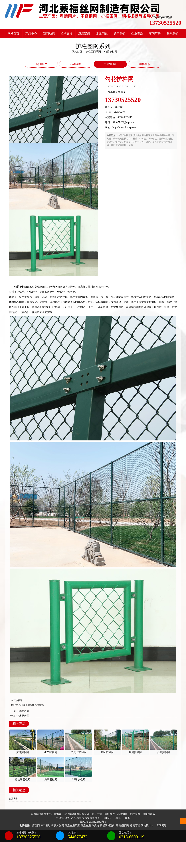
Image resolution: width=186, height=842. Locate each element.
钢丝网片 (124, 825)
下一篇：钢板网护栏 (19, 715)
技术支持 (66, 33)
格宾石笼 (135, 825)
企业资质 (137, 33)
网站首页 (13, 33)
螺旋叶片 (113, 825)
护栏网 (104, 825)
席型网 (36, 825)
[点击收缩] (183, 836)
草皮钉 (95, 825)
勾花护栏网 (16, 700)
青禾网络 (161, 825)
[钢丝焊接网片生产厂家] (82, 10)
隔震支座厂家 (72, 825)
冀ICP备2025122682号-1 (93, 821)
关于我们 (119, 33)
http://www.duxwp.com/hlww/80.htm (27, 705)
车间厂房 (155, 33)
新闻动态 (49, 33)
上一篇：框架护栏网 (19, 711)
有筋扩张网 (57, 825)
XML (118, 818)
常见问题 (102, 33)
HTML (107, 818)
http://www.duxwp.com (124, 127)
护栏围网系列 (93, 51)
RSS (127, 818)
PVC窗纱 (45, 825)
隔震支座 (86, 825)
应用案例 (84, 33)
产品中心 (31, 33)
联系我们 (172, 33)
